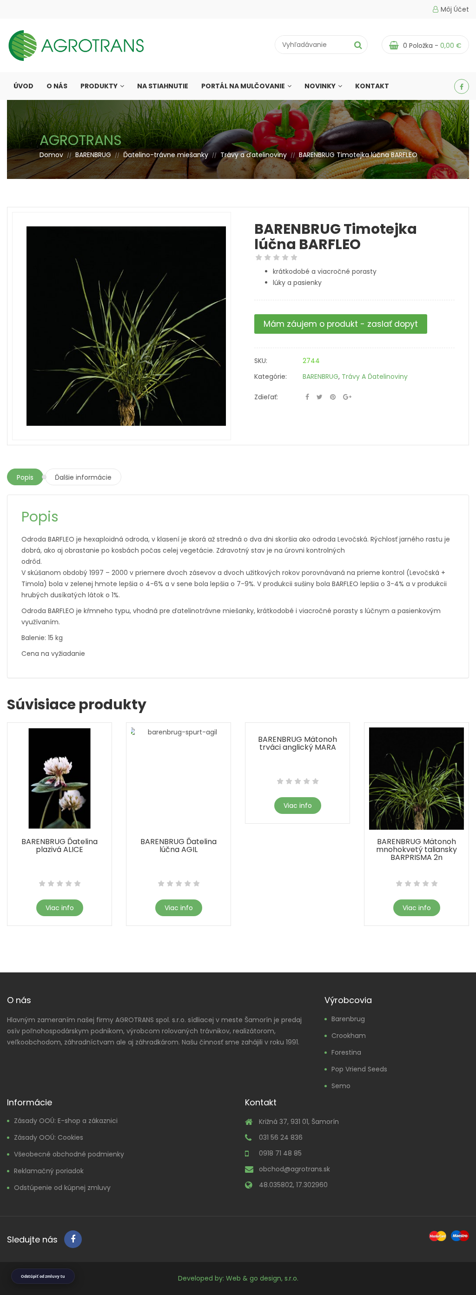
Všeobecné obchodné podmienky (69, 1154)
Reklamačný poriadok (49, 1171)
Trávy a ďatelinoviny (253, 154)
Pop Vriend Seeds (359, 1069)
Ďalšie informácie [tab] (83, 477)
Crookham (348, 1035)
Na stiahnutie (162, 86)
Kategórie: (270, 376)
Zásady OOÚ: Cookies (48, 1137)
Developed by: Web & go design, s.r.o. (238, 1278)
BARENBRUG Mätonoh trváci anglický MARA (297, 743)
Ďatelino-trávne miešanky (165, 154)
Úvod (23, 86)
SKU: (260, 360)
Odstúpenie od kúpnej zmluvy (62, 1187)
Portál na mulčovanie (243, 86)
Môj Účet (455, 9)
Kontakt (372, 86)
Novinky (320, 86)
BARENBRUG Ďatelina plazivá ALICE (59, 845)
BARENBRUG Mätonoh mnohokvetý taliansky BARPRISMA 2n (416, 849)
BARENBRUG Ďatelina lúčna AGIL (178, 845)
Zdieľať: (266, 397)
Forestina (346, 1052)
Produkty (99, 86)
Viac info (60, 907)
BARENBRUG (93, 154)
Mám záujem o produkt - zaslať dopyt (341, 324)
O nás (56, 86)
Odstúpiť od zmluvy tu (43, 1276)
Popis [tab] (25, 477)
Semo (340, 1085)
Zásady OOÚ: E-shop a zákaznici (66, 1120)
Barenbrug (348, 1019)
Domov (51, 154)
